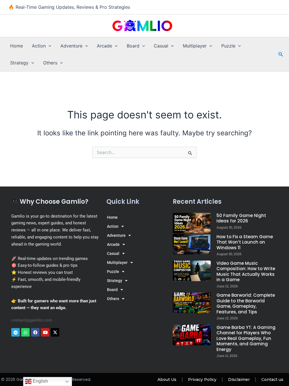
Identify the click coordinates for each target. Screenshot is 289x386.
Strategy (19, 63)
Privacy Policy (202, 379)
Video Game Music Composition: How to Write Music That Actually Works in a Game (245, 271)
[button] (48, 45)
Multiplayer (195, 46)
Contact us (272, 379)
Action (39, 46)
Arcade (104, 46)
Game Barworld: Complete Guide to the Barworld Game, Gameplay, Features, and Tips (245, 303)
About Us (166, 379)
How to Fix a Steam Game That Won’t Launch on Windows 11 (244, 242)
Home (16, 46)
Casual (161, 46)
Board (133, 46)
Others (50, 63)
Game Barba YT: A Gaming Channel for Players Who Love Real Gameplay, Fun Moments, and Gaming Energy (245, 338)
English (40, 381)
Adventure (71, 46)
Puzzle (228, 46)
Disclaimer (239, 379)
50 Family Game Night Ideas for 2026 (241, 218)
